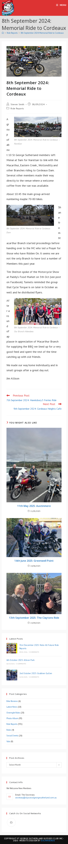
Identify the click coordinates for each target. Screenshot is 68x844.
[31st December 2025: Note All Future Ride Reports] (11, 648)
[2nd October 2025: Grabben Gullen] (11, 675)
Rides (8, 730)
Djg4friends (48, 840)
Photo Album (12, 718)
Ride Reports (17, 108)
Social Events (12, 735)
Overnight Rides (13, 712)
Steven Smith (17, 104)
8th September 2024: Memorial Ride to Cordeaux (42, 33)
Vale (8, 741)
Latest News (11, 707)
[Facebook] (11, 822)
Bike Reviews (12, 701)
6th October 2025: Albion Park (20, 660)
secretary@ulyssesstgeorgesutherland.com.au (36, 797)
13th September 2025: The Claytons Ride (34, 617)
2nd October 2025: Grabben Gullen (35, 673)
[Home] (3, 33)
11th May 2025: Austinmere (34, 506)
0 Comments (34, 652)
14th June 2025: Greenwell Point (34, 560)
